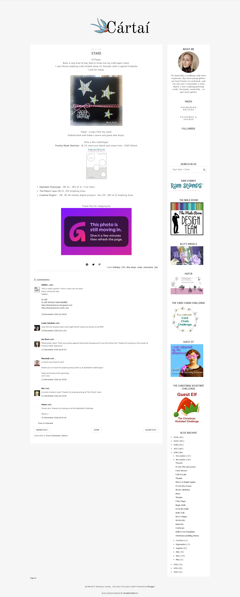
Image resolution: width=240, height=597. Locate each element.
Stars (178, 493)
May (178, 559)
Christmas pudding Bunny (187, 535)
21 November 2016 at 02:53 (53, 349)
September (181, 544)
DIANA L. (45, 285)
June (178, 555)
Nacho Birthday (183, 489)
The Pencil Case (48, 191)
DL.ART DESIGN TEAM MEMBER (54, 302)
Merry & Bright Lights (186, 482)
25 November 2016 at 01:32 (53, 417)
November (181, 459)
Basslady (45, 358)
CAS (123, 267)
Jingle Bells (181, 505)
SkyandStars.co (130, 593)
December (181, 456)
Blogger (151, 586)
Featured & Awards (188, 118)
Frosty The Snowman (186, 467)
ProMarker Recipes (189, 108)
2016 (176, 452)
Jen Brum (45, 339)
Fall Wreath (181, 474)
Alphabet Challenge (50, 187)
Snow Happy (181, 516)
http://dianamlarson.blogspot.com (56, 305)
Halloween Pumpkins (185, 531)
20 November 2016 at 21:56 (53, 330)
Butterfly (180, 524)
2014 (176, 564)
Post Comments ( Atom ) (57, 435)
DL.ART (44, 299)
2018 (176, 444)
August (179, 548)
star (156, 267)
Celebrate (180, 528)
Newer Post (42, 430)
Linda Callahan (48, 323)
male (140, 267)
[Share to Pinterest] (99, 264)
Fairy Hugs (181, 501)
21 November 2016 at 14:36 (53, 396)
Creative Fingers (48, 195)
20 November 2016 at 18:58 (53, 314)
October (180, 540)
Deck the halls (182, 509)
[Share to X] (93, 264)
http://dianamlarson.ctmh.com (55, 308)
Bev (43, 388)
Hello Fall (180, 512)
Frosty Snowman (183, 486)
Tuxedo (179, 463)
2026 (176, 437)
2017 (176, 448)
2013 (176, 568)
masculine (148, 267)
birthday (117, 267)
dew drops (132, 267)
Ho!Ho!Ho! (180, 520)
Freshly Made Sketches (67, 145)
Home (96, 430)
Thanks (179, 478)
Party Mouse (181, 470)
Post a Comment (45, 423)
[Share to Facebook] (87, 264)
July (178, 552)
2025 (176, 441)
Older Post (150, 430)
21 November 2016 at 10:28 (53, 379)
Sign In (33, 578)
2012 (176, 572)
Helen (44, 404)
